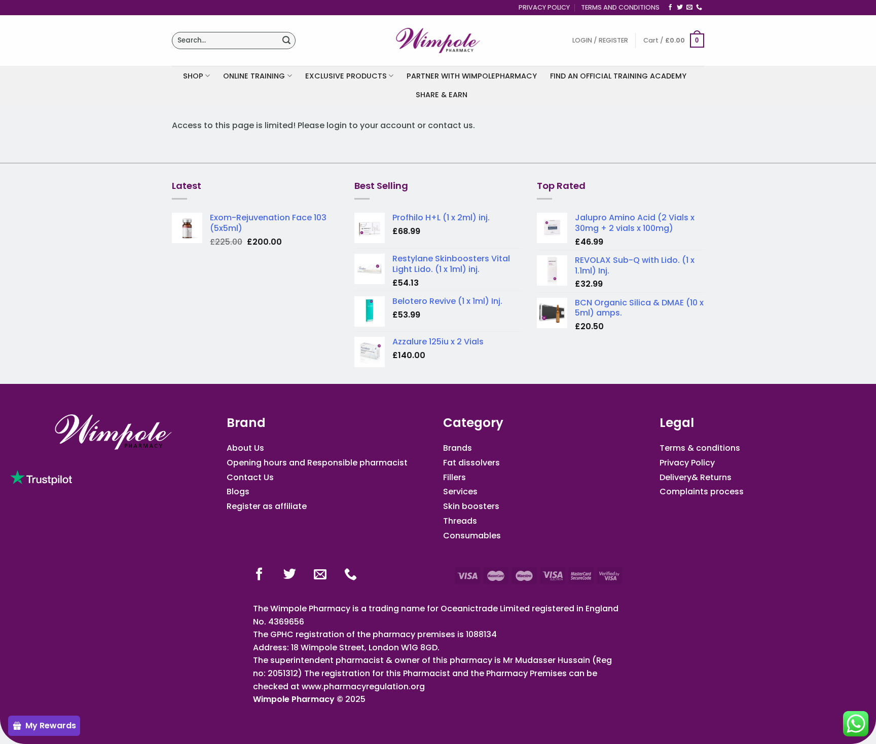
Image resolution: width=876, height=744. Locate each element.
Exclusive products (346, 76)
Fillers (454, 477)
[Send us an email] (689, 7)
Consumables (472, 535)
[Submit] (286, 40)
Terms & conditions (700, 448)
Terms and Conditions (620, 7)
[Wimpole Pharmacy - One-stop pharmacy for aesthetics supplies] (438, 40)
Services (460, 491)
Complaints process (702, 491)
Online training (254, 76)
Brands (457, 448)
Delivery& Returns (696, 477)
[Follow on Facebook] (670, 7)
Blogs (238, 491)
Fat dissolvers (471, 462)
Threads (460, 521)
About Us (245, 448)
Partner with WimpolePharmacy (472, 76)
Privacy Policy (544, 7)
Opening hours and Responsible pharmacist (317, 462)
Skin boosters (471, 506)
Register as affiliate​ (267, 506)
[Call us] (699, 7)
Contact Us (250, 477)
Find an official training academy (618, 76)
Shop (193, 76)
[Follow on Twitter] (680, 7)
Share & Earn (441, 95)
